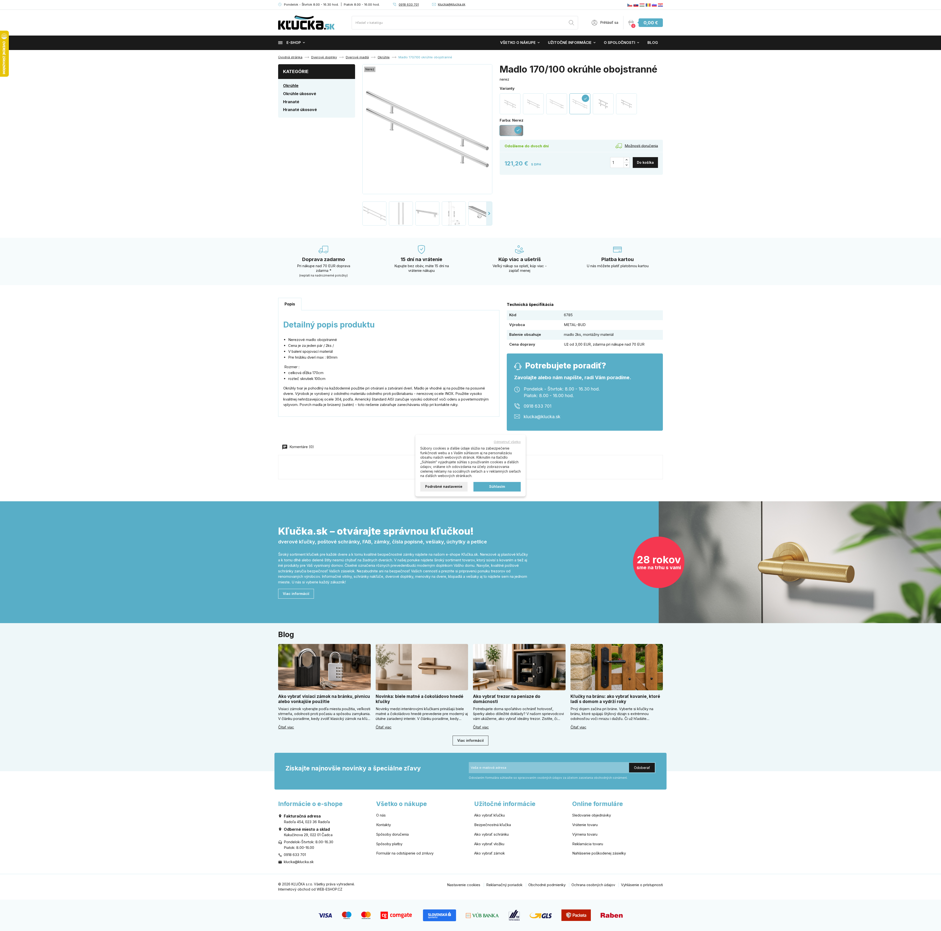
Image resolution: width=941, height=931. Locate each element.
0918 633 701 (409, 4)
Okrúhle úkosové (299, 93)
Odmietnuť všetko (507, 442)
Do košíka (645, 162)
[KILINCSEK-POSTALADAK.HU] (642, 4)
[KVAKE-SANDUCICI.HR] (660, 4)
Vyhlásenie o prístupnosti (642, 884)
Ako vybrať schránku (491, 834)
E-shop (293, 42)
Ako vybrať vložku (489, 844)
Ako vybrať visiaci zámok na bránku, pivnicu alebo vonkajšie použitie (324, 699)
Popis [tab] (290, 304)
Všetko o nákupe (518, 42)
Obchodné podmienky (547, 884)
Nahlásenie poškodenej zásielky (599, 853)
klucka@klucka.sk (451, 4)
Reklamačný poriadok (504, 884)
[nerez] (510, 103)
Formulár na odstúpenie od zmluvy (404, 853)
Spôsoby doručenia (392, 834)
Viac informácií (296, 593)
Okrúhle (290, 85)
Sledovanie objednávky (591, 815)
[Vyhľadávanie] (571, 23)
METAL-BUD (575, 324)
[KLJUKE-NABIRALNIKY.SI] (654, 4)
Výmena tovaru (584, 834)
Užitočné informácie (570, 42)
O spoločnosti (619, 42)
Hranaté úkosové (300, 109)
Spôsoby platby (389, 844)
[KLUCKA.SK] (635, 4)
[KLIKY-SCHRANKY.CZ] (629, 4)
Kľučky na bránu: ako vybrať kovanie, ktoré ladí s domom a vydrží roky (615, 699)
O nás (381, 815)
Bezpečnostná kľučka (492, 824)
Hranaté (291, 101)
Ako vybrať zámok (489, 853)
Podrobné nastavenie (443, 486)
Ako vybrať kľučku (489, 815)
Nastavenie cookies (463, 884)
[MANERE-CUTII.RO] (648, 4)
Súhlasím (497, 486)
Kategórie (296, 71)
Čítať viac (286, 727)
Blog (652, 42)
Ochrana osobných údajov (593, 884)
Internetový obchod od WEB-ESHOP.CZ (310, 889)
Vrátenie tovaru (585, 824)
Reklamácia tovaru (587, 844)
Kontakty (383, 824)
